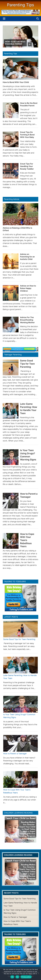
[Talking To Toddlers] (20, 351)
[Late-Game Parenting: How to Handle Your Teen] (20, 665)
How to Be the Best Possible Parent (15, 43)
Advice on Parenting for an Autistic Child (27, 256)
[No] (38, 973)
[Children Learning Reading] (20, 14)
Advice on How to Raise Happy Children (28, 288)
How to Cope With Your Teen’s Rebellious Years (27, 540)
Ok (12, 977)
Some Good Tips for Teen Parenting (27, 363)
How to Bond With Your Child (16, 82)
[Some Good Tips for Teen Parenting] (20, 629)
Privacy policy (26, 977)
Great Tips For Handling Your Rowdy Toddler (27, 166)
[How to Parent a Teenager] (20, 743)
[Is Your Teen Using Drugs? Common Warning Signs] (20, 704)
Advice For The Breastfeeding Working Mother (27, 320)
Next (35, 44)
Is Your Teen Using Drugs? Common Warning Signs (28, 455)
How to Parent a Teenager (29, 495)
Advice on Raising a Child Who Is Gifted (17, 229)
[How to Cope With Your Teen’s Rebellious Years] (20, 779)
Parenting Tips (20, 4)
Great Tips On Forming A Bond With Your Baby (27, 134)
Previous (30, 44)
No (17, 977)
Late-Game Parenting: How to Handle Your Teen (28, 409)
